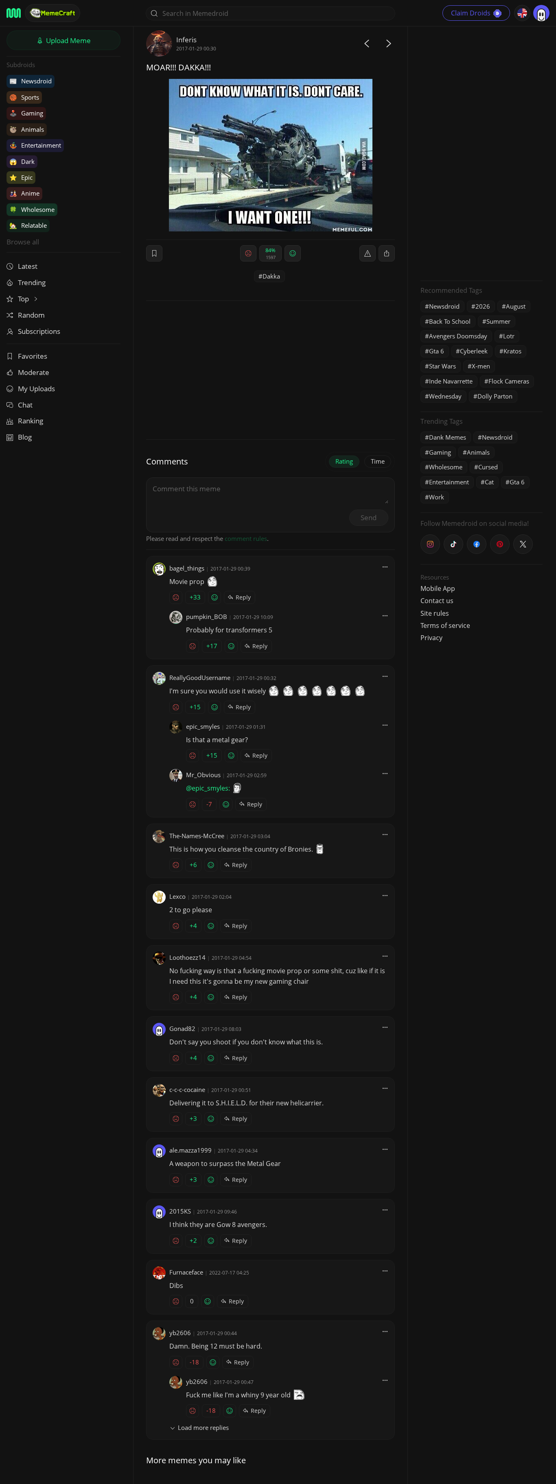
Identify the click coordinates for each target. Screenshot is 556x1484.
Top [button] (24, 298)
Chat (25, 405)
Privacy (431, 637)
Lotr (508, 336)
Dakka (271, 276)
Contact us (436, 600)
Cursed (488, 467)
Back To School (450, 321)
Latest (27, 266)
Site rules (434, 613)
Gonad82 (182, 1028)
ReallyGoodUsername (200, 677)
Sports (24, 97)
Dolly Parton (494, 396)
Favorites (32, 356)
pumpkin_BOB (206, 616)
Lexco (177, 896)
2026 (482, 306)
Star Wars (442, 366)
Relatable (28, 225)
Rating (344, 461)
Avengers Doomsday (458, 336)
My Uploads (36, 388)
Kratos (512, 351)
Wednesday (445, 396)
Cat (489, 482)
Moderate (33, 372)
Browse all (23, 241)
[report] (367, 253)
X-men (481, 366)
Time (378, 461)
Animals (26, 129)
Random (31, 315)
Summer (498, 321)
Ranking (30, 420)
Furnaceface (186, 1272)
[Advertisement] (481, 153)
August (515, 306)
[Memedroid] (14, 13)
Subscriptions (39, 331)
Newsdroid (30, 81)
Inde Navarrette (451, 381)
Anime (24, 193)
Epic (21, 177)
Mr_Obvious (203, 775)
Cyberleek (474, 351)
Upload (67, 40)
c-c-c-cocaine (187, 1089)
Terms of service (445, 625)
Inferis (186, 39)
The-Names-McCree (197, 836)
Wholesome (32, 209)
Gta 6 (436, 351)
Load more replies (203, 1427)
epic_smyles (202, 726)
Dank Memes (447, 437)
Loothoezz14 (187, 957)
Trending (32, 282)
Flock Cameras (508, 381)
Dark (22, 161)
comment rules (246, 538)
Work (436, 497)
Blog (25, 437)
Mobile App (437, 588)
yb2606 (180, 1333)
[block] (387, 253)
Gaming (26, 113)
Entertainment (35, 145)
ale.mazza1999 (190, 1150)
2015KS (180, 1211)
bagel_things (187, 568)
